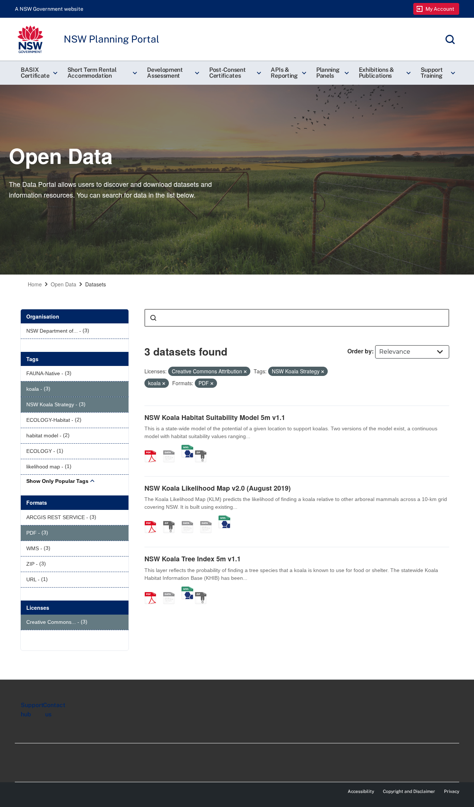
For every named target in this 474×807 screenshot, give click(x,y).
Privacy (451, 791)
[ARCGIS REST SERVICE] (171, 448)
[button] (38, 73)
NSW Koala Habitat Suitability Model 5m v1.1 (214, 417)
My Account (440, 9)
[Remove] (245, 371)
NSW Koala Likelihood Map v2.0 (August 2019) (217, 488)
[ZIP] (203, 448)
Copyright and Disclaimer (409, 791)
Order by (359, 351)
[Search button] (153, 318)
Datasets (95, 284)
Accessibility (361, 791)
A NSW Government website (49, 9)
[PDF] (152, 448)
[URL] (189, 519)
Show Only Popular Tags (57, 481)
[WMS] (187, 448)
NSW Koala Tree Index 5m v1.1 (192, 559)
